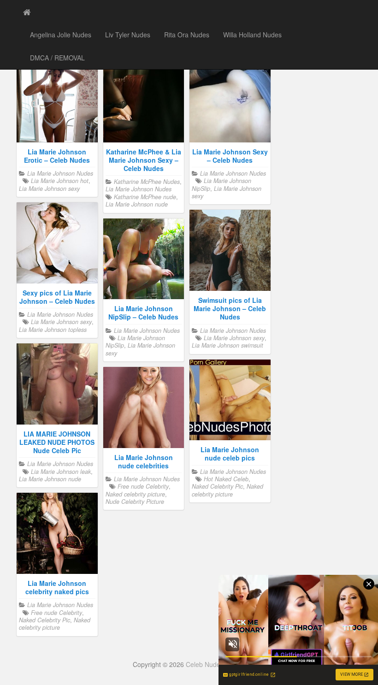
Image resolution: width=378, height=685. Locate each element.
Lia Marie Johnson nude (137, 204)
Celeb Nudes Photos (216, 664)
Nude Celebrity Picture (135, 501)
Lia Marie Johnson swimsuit (227, 345)
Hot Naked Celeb (226, 479)
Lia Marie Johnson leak (61, 471)
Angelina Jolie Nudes (60, 34)
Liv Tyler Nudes (127, 34)
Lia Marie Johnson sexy (49, 188)
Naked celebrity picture (227, 490)
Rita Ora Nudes (186, 34)
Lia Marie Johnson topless (53, 329)
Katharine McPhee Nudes (147, 181)
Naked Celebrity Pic (217, 486)
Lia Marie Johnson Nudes (60, 173)
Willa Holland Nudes (252, 34)
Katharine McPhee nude (145, 197)
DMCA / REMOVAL (57, 57)
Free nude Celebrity (143, 486)
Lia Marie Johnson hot (60, 181)
